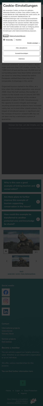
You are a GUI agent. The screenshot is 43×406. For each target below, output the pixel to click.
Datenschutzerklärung (17, 36)
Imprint (5, 36)
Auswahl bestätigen (21, 53)
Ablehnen (21, 59)
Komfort (18, 40)
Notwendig (9, 40)
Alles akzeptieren (21, 48)
